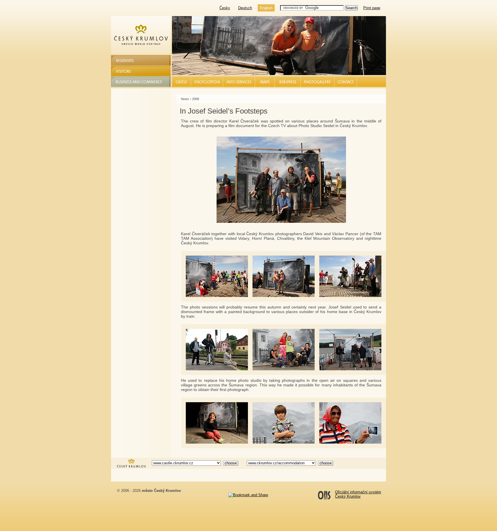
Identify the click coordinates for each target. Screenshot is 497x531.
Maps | (265, 82)
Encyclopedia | (207, 82)
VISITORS (125, 71)
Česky (224, 8)
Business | (287, 82)
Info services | (239, 82)
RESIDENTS (127, 60)
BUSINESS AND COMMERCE (143, 81)
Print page (371, 8)
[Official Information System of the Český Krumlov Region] (131, 467)
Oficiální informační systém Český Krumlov (358, 494)
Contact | (346, 82)
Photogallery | (317, 82)
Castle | (181, 82)
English (266, 8)
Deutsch (245, 8)
